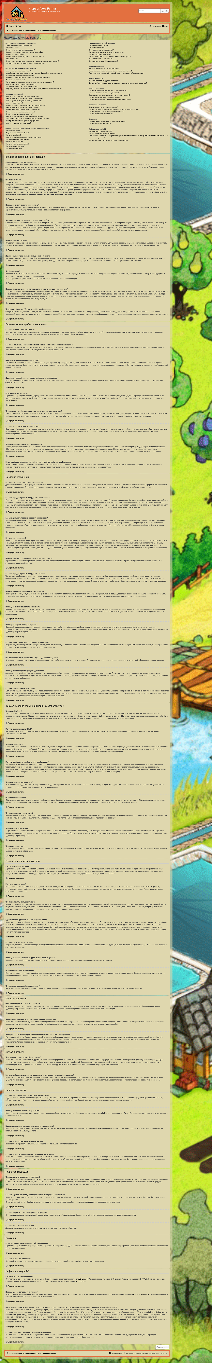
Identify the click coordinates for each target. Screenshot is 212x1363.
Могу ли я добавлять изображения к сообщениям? (23, 137)
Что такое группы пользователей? (101, 50)
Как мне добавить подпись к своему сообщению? (23, 101)
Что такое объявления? (14, 142)
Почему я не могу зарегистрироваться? (20, 50)
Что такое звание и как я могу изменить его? (21, 86)
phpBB (13, 401)
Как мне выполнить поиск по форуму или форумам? (108, 90)
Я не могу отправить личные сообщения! (104, 68)
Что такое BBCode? (12, 131)
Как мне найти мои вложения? (100, 123)
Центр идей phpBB (141, 1294)
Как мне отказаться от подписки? (101, 114)
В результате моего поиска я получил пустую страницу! (109, 95)
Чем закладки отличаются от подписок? (103, 107)
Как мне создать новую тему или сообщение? (22, 96)
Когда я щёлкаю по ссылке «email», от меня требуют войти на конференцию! (33, 89)
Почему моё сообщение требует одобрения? (22, 121)
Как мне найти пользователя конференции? (105, 97)
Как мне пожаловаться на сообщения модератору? (24, 116)
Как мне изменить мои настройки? (18, 71)
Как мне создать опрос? (14, 103)
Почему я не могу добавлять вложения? (20, 112)
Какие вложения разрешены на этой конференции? (107, 121)
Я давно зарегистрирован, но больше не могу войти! (24, 56)
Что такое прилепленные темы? (17, 144)
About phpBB (81, 1281)
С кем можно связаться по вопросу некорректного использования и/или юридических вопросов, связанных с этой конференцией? (128, 137)
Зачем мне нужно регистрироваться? (19, 45)
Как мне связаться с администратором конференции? (108, 140)
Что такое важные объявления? (17, 139)
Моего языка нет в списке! (15, 80)
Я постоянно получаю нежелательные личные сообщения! (110, 71)
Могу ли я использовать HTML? (17, 133)
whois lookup (161, 1310)
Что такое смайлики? (13, 135)
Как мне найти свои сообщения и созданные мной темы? (110, 99)
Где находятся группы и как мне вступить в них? (106, 52)
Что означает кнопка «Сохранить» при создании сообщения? (27, 118)
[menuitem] (18, 26)
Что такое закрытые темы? (15, 146)
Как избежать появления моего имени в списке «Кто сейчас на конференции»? (34, 73)
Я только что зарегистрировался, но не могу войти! (24, 52)
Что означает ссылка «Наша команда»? (103, 61)
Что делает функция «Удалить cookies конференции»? (25, 63)
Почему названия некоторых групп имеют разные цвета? (110, 56)
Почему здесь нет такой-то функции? (102, 133)
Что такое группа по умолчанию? (101, 59)
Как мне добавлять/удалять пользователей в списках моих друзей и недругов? (118, 83)
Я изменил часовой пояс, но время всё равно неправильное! (27, 77)
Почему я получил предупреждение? (19, 114)
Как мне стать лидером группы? (100, 54)
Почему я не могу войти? (14, 54)
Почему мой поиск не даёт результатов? (104, 93)
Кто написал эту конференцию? (100, 131)
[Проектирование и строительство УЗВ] (17, 13)
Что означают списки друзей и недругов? (104, 81)
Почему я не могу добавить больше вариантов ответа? (25, 105)
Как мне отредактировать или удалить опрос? (22, 107)
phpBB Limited (82, 1279)
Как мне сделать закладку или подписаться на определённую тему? (114, 109)
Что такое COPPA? (12, 48)
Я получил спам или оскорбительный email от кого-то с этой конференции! (116, 73)
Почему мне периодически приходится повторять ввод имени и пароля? (32, 61)
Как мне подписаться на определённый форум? (106, 111)
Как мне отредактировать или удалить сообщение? (24, 98)
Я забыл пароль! (11, 59)
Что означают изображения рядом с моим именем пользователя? (29, 82)
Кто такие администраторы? (99, 45)
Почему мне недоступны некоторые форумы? (22, 109)
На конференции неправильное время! (19, 75)
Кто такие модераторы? (97, 48)
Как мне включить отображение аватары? (20, 84)
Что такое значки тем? (13, 148)
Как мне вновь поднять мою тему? (18, 123)
